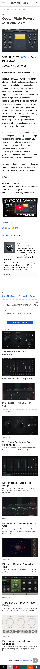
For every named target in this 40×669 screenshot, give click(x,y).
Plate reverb (23, 296)
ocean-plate (7, 222)
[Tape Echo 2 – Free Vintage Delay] (20, 585)
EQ (23, 139)
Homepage (5, 9)
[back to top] (35, 660)
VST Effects (16, 9)
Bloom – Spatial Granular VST (17, 565)
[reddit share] (30, 667)
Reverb (25, 56)
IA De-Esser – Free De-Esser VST (19, 525)
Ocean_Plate (7, 235)
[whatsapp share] (23, 667)
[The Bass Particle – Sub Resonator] (18, 340)
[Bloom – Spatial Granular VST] (20, 547)
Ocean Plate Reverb (9, 296)
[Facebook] (4, 275)
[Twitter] (13, 275)
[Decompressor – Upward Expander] (20, 624)
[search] (36, 3)
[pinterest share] (16, 667)
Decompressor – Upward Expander (17, 642)
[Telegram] (10, 275)
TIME (24, 9)
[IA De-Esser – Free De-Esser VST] (18, 391)
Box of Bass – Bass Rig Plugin (17, 378)
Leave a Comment (20, 323)
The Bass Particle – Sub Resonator (16, 443)
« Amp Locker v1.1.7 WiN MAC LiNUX (16, 313)
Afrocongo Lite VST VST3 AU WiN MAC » (22, 305)
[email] (10, 667)
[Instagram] (7, 275)
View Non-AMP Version (26, 660)
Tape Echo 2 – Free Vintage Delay (19, 604)
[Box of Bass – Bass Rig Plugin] (18, 367)
